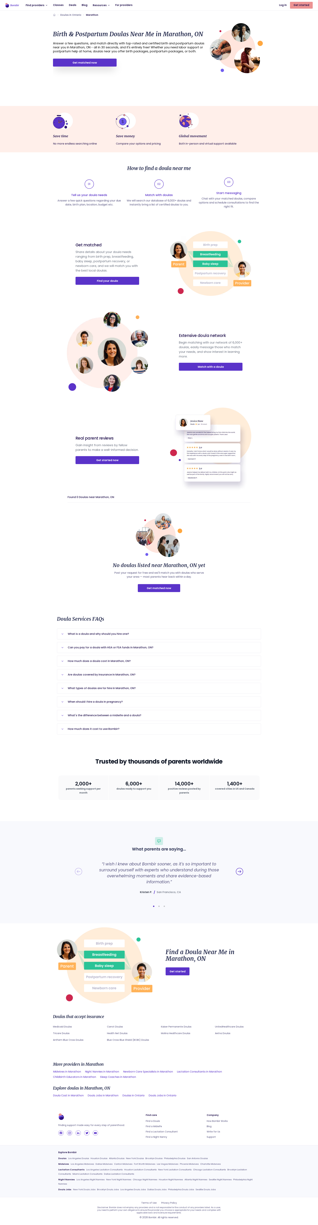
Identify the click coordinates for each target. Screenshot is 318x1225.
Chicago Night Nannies (145, 1179)
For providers (123, 5)
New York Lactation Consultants (175, 1169)
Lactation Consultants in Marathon (199, 1072)
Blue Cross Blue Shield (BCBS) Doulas (128, 1040)
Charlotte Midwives (210, 1164)
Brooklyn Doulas (154, 1158)
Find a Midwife (154, 1126)
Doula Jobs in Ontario (162, 1095)
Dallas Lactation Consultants (119, 1173)
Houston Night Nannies (171, 1179)
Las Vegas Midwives (167, 1164)
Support (211, 1137)
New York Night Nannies (118, 1179)
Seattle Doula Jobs (206, 1189)
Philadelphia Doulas (175, 1158)
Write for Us (213, 1131)
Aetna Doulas (222, 1033)
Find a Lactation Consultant (162, 1131)
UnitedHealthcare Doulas (229, 1026)
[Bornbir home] (12, 5)
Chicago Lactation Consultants (209, 1169)
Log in (283, 5)
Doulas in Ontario (70, 15)
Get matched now (85, 63)
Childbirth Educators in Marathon (74, 1077)
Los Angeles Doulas (78, 1158)
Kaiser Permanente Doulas (176, 1026)
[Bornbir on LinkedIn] (78, 1133)
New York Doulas (135, 1158)
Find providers (35, 5)
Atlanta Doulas (117, 1158)
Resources (100, 5)
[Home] (54, 15)
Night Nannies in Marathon (102, 1072)
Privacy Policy (169, 1202)
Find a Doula (153, 1121)
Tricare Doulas (61, 1033)
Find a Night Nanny (156, 1137)
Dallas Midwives (104, 1164)
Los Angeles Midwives (82, 1164)
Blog (84, 5)
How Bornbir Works (217, 1121)
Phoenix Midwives (189, 1164)
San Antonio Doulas (197, 1158)
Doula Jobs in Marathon (103, 1095)
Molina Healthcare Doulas (175, 1033)
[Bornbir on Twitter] (86, 1133)
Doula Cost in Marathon (68, 1095)
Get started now (107, 460)
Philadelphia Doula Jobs (181, 1189)
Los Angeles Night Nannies (91, 1179)
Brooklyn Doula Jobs (108, 1189)
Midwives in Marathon (67, 1072)
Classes (58, 5)
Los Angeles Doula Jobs (133, 1189)
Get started (301, 5)
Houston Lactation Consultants (140, 1169)
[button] (154, 906)
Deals (72, 5)
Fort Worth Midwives (144, 1164)
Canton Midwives (123, 1164)
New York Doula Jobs (84, 1189)
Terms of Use (149, 1202)
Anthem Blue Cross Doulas (68, 1040)
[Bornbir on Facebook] (61, 1133)
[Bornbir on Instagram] (69, 1133)
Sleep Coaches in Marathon (118, 1077)
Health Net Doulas (117, 1033)
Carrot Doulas (115, 1026)
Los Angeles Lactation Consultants (104, 1169)
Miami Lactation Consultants (88, 1173)
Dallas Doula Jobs (157, 1189)
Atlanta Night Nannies (196, 1179)
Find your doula (107, 281)
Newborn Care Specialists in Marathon (148, 1072)
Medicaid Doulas (62, 1026)
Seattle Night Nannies (220, 1179)
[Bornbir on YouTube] (95, 1133)
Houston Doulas (99, 1158)
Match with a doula (211, 367)
